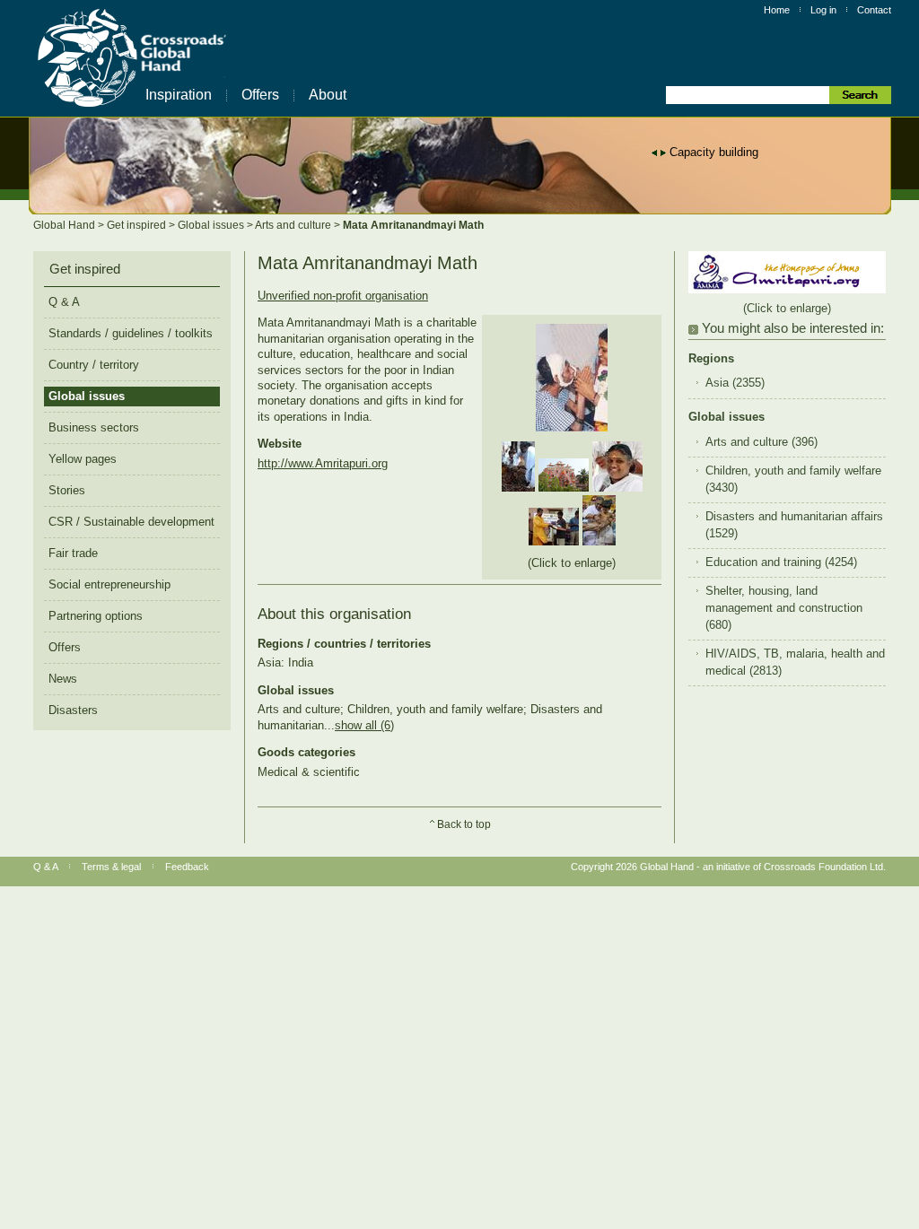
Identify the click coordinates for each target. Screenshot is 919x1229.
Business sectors (93, 427)
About (327, 94)
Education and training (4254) (781, 562)
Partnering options (95, 616)
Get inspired (138, 225)
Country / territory (93, 364)
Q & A (64, 302)
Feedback (187, 866)
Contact (874, 9)
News (62, 678)
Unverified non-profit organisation (343, 295)
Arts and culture (294, 225)
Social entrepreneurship (109, 584)
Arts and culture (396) (761, 442)
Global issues (212, 225)
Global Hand (65, 225)
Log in (823, 9)
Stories (66, 490)
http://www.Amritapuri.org (323, 463)
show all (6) (364, 725)
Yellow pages (82, 459)
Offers (260, 94)
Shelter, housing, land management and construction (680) (783, 608)
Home (777, 9)
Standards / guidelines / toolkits (130, 333)
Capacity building (714, 152)
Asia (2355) (735, 383)
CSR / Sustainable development (131, 521)
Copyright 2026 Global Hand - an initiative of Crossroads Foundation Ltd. (728, 866)
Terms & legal (111, 866)
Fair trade (73, 553)
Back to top (464, 824)
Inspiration (178, 94)
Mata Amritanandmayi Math (413, 225)
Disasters (73, 710)
